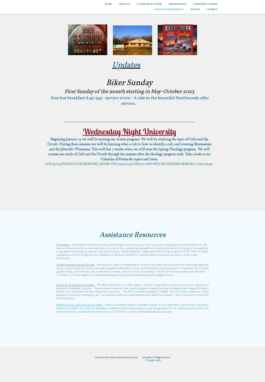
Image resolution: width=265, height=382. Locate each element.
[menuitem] (108, 4)
